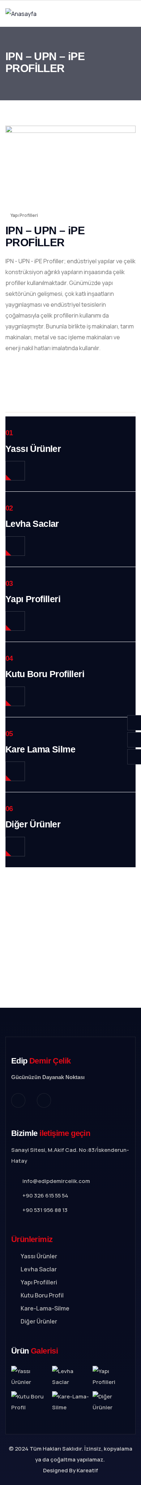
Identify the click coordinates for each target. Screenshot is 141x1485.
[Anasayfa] (21, 13)
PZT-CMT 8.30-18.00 (70, 930)
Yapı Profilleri (24, 215)
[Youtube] (44, 1100)
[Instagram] (18, 1100)
